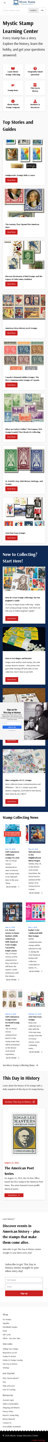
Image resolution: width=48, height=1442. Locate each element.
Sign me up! (12, 727)
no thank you (12, 730)
